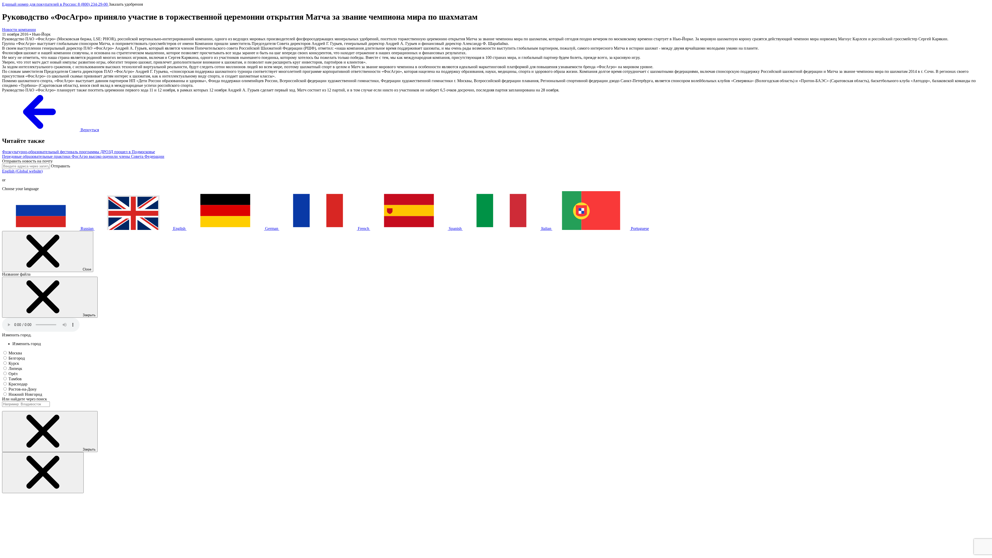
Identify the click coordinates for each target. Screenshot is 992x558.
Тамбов (15, 379)
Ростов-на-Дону (23, 389)
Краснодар (18, 384)
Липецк (15, 368)
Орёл (13, 373)
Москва (15, 353)
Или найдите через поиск (24, 399)
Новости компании (19, 29)
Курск (14, 363)
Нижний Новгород (25, 394)
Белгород (17, 358)
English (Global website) (22, 171)
